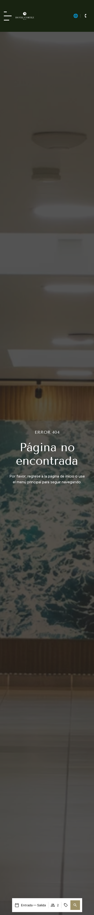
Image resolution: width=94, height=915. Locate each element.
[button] (75, 905)
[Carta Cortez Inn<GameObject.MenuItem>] (8, 16)
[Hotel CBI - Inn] (24, 16)
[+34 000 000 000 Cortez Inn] (85, 16)
